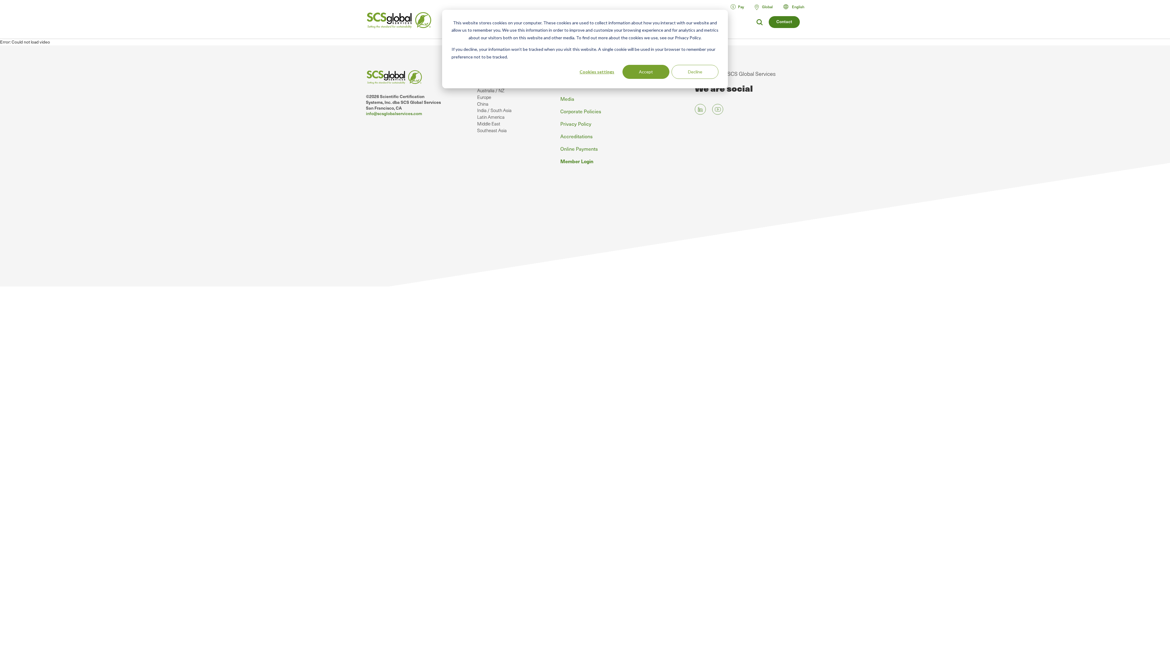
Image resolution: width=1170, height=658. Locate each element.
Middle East (488, 124)
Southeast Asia (492, 130)
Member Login (577, 161)
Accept (646, 71)
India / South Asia (494, 110)
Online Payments (579, 148)
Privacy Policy (575, 123)
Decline (695, 71)
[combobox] (796, 6)
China (482, 104)
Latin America (491, 117)
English (798, 6)
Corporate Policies (580, 111)
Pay (741, 6)
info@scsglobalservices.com (394, 113)
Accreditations (576, 136)
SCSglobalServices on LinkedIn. (700, 109)
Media (567, 98)
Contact (784, 21)
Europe (484, 97)
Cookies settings (597, 71)
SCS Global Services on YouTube (717, 109)
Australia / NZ (490, 90)
